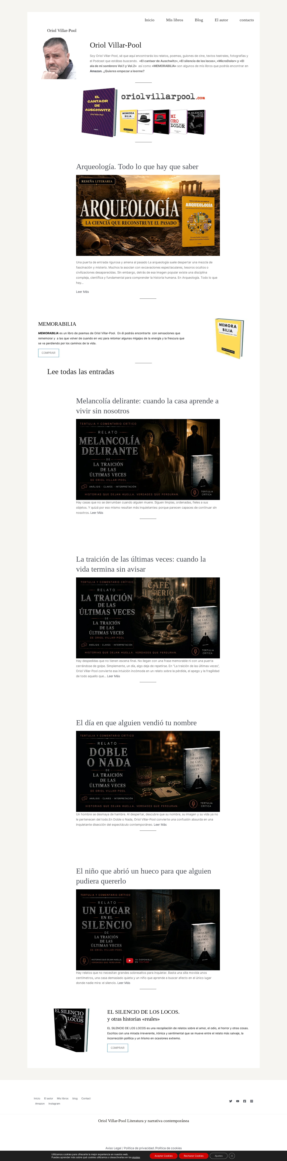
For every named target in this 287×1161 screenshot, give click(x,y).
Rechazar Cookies (193, 1155)
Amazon (40, 1103)
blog (75, 1098)
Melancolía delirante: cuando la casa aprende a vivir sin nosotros (147, 406)
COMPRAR (48, 352)
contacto (247, 20)
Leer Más (82, 291)
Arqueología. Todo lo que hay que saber (137, 166)
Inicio (149, 20)
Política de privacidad (139, 1148)
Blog (199, 20)
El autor (221, 20)
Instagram (54, 1103)
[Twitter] (230, 1101)
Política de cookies (169, 1148)
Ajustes (219, 1155)
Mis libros (174, 20)
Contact (86, 1098)
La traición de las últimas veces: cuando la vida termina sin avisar (141, 564)
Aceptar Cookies (164, 1155)
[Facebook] (244, 1101)
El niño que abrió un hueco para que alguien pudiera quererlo (143, 876)
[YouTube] (237, 1101)
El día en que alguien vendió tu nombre (136, 722)
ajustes (136, 1157)
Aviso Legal (113, 1148)
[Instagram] (251, 1101)
